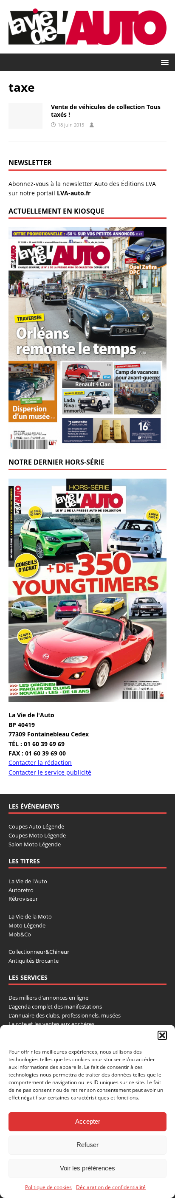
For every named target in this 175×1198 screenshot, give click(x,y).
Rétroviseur (23, 898)
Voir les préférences (87, 1168)
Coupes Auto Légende (36, 826)
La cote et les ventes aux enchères (51, 1024)
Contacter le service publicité (49, 772)
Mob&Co (19, 934)
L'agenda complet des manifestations (55, 1006)
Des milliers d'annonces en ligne (48, 997)
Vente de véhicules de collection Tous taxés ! (106, 110)
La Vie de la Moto (30, 916)
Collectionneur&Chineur (38, 952)
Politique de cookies (48, 1187)
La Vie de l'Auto (27, 881)
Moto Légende (26, 925)
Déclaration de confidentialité (111, 1187)
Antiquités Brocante (33, 960)
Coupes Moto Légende (37, 835)
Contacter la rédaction (40, 762)
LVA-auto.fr (73, 193)
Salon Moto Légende (34, 844)
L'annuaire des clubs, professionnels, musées (64, 1015)
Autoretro (21, 890)
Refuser (87, 1144)
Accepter (87, 1121)
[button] (162, 1035)
